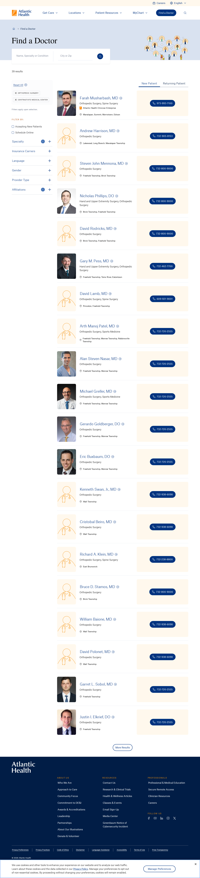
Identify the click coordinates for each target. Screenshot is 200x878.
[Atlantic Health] (14, 29)
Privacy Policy (80, 868)
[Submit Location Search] (100, 56)
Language (18, 160)
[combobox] (31, 55)
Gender (16, 170)
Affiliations (27, 189)
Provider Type (20, 180)
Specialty (27, 141)
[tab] (149, 83)
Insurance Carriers (23, 151)
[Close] (195, 864)
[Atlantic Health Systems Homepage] (23, 767)
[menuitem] (159, 3)
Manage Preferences (159, 868)
